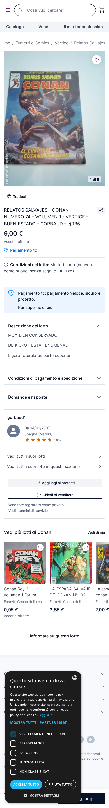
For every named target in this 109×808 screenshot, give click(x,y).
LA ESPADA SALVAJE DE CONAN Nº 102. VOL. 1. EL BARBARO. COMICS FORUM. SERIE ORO (70, 592)
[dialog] (43, 737)
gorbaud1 (16, 417)
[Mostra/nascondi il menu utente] (7, 10)
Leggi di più (46, 714)
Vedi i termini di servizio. (28, 510)
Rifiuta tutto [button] (60, 784)
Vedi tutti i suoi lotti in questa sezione (43, 466)
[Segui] (96, 59)
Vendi (43, 26)
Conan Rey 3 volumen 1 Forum (20, 591)
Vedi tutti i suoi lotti (26, 456)
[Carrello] (102, 10)
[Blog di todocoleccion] (91, 739)
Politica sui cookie (88, 758)
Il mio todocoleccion (83, 26)
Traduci (19, 196)
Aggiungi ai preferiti (58, 483)
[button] (54, 326)
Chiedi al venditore (58, 495)
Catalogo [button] (15, 26)
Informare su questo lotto (54, 635)
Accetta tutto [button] (26, 784)
